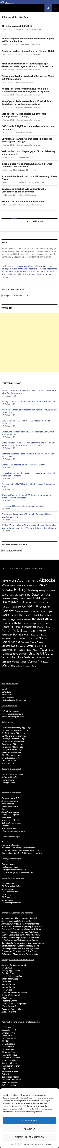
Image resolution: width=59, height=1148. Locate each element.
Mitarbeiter (30, 626)
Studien (44, 646)
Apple (19, 585)
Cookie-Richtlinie (14, 1144)
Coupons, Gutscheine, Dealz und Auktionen (20, 932)
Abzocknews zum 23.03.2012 (17, 26)
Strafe (29, 645)
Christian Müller (8, 1032)
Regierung (34, 635)
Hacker (14, 614)
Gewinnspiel (46, 611)
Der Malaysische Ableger (12, 733)
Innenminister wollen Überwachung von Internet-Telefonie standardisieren (27, 165)
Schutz (15, 638)
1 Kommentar (28, 82)
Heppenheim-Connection (12, 976)
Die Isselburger (8, 1049)
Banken (42, 585)
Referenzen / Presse (10, 806)
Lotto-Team (6, 981)
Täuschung (7, 653)
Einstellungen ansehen (29, 1137)
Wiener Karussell (9, 1006)
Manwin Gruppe (8, 984)
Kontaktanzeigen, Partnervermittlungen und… (21, 945)
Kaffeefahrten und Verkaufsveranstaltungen (20, 940)
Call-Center (50, 590)
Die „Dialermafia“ (9, 755)
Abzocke (47, 580)
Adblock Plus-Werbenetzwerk (14, 965)
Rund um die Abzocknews (12, 774)
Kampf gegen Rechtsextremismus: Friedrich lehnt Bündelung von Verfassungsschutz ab (27, 102)
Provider (33, 631)
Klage (11, 619)
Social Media (11, 642)
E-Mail (36, 598)
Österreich (20, 666)
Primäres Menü (55, 8)
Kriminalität (7, 623)
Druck (22, 599)
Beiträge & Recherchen (11, 823)
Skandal (43, 638)
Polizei (17, 630)
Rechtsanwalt (21, 634)
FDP (46, 602)
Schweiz (22, 638)
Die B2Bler (6, 1041)
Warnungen (41, 266)
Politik (6, 630)
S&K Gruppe (7, 989)
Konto (20, 619)
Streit (37, 646)
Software (25, 642)
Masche (5, 626)
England (45, 599)
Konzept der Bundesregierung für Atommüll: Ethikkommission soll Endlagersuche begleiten (25, 90)
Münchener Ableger (10, 1071)
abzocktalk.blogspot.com (12, 713)
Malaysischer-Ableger (11, 1065)
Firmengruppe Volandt (11, 970)
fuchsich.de (6, 691)
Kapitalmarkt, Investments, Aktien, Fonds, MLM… (23, 943)
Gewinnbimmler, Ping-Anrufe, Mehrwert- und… (21, 937)
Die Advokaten (8, 883)
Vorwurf (33, 661)
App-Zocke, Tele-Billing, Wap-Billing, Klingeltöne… (22, 926)
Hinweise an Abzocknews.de (13, 831)
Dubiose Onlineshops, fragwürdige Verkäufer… (21, 934)
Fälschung (16, 606)
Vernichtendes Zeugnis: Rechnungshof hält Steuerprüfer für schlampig (24, 115)
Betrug (20, 589)
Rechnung (7, 634)
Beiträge (5, 268)
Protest (26, 631)
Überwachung (31, 666)
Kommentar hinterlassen (31, 29)
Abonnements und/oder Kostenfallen (17, 921)
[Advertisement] (29, 342)
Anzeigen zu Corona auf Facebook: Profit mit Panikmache (28, 401)
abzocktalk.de (7, 694)
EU (21, 602)
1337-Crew (6, 760)
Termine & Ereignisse (10, 814)
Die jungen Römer (9, 1052)
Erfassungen (21, 266)
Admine (17, 29)
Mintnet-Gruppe (8, 987)
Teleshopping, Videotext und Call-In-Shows (19, 951)
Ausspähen (27, 585)
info (29, 727)
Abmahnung (9, 580)
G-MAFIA (30, 606)
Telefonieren (9, 649)
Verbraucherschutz (12, 657)
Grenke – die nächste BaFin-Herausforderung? (23, 464)
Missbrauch (17, 626)
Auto (34, 585)
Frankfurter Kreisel (9, 749)
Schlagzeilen (7, 274)
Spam (33, 642)
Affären (5, 585)
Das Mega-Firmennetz (11, 738)
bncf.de (4, 689)
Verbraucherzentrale (36, 657)
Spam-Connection (9, 752)
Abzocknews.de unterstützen (38, 274)
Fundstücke (6, 817)
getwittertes (22, 271)
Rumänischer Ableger (10, 744)
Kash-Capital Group (10, 978)
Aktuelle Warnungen (10, 812)
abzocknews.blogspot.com (13, 716)
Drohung (14, 598)
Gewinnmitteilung (31, 611)
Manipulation (43, 623)
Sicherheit (32, 638)
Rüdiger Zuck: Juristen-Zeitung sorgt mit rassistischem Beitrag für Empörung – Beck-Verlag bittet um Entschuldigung (29, 526)
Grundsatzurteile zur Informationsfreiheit (23, 201)
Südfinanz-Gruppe (9, 1000)
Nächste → (39, 221)
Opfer (48, 627)
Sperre (40, 642)
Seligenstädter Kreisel (11, 995)
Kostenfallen (42, 619)
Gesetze (19, 611)
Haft (21, 615)
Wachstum (44, 662)
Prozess (41, 630)
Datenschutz (40, 594)
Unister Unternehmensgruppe (14, 1003)
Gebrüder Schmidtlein (11, 1057)
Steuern (21, 646)
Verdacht (6, 661)
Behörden (7, 590)
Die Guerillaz (7, 967)
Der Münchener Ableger (12, 735)
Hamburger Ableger (10, 746)
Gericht (8, 611)
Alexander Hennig (9, 1030)
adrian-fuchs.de (8, 697)
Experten (27, 602)
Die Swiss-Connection (11, 741)
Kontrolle (27, 620)
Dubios (29, 598)
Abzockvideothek (9, 828)
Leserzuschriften (8, 779)
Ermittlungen (10, 602)
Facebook (38, 602)
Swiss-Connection (9, 1085)
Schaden (42, 635)
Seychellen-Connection (11, 1079)
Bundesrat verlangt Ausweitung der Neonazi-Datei (28, 51)
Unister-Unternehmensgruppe (14, 727)
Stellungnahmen (8, 782)
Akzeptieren (29, 1120)
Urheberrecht (20, 653)
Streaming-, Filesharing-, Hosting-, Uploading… (21, 948)
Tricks (51, 650)
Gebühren (44, 606)
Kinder (4, 620)
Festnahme (6, 607)
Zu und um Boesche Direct (13, 1009)
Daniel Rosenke (8, 1035)
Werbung (8, 665)
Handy (28, 614)
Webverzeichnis (49, 268)
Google (5, 614)
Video (23, 661)
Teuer (43, 649)
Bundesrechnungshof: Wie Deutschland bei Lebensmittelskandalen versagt (24, 190)
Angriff (13, 585)
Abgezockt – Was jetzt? (11, 820)
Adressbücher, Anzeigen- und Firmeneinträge (20, 923)
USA (43, 653)
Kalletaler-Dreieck (9, 1063)
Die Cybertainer (8, 757)
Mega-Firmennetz (9, 1068)
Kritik (17, 623)
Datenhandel (12, 595)
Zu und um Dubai (9, 1011)
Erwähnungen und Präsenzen (24, 268)
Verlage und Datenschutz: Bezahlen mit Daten (23, 506)
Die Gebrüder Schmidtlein (12, 730)
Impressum (46, 1144)
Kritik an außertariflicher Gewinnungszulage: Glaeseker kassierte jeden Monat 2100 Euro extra (27, 65)
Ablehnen (30, 1128)
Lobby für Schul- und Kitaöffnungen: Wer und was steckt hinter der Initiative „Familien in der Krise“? (28, 444)
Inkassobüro (46, 615)
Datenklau (24, 594)
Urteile (34, 653)
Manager (33, 623)
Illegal (36, 615)
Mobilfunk (41, 627)
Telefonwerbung (24, 650)
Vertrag (15, 661)
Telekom (36, 650)
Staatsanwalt (9, 645)
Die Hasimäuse (8, 1046)
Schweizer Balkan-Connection (14, 992)
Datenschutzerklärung (32, 1144)
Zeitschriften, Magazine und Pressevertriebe (20, 954)
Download (6, 599)
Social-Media (43, 271)
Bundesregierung (36, 590)
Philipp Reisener (8, 1074)
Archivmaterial (9, 271)
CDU (4, 595)
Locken (25, 623)
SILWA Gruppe (8, 998)
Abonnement (27, 580)
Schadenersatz (7, 638)
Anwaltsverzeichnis (10, 801)
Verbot (50, 654)
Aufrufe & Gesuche (9, 777)
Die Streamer (7, 897)
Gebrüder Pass (8, 973)
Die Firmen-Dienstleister (12, 886)
